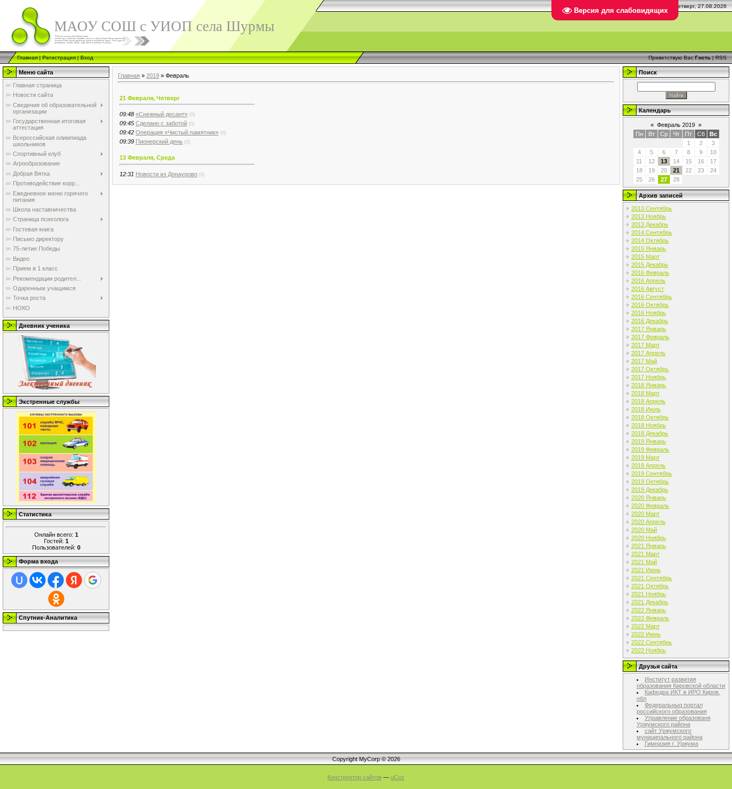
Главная (27, 58)
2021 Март (645, 554)
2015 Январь (648, 248)
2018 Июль (646, 409)
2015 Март (645, 256)
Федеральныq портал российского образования (672, 708)
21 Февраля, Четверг (149, 98)
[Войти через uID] (19, 580)
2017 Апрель (648, 353)
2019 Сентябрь (651, 473)
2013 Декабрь (649, 224)
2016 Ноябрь (648, 313)
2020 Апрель (648, 522)
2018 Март (645, 393)
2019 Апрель (648, 465)
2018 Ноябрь (648, 425)
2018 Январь (648, 385)
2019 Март (645, 457)
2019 (152, 75)
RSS (721, 58)
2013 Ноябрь (648, 216)
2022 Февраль (650, 618)
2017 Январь (648, 329)
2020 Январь (648, 497)
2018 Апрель (648, 401)
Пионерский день (159, 141)
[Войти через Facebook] (56, 580)
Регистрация (59, 58)
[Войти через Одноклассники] (56, 599)
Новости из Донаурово (166, 174)
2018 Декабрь (649, 433)
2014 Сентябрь (651, 232)
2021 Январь (648, 546)
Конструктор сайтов (354, 777)
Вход (86, 58)
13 (664, 161)
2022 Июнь (646, 634)
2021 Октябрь (650, 586)
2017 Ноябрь (648, 377)
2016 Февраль (650, 272)
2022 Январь (648, 610)
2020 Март (645, 513)
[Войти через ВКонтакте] (37, 580)
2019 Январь (648, 441)
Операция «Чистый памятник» (177, 132)
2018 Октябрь (650, 417)
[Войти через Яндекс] (74, 580)
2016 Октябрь (650, 305)
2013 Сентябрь (651, 208)
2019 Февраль (650, 449)
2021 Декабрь (649, 602)
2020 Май (644, 530)
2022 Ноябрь (648, 650)
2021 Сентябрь (651, 578)
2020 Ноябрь (648, 538)
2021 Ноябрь (648, 594)
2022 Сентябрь (651, 642)
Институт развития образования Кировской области (681, 682)
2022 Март (645, 626)
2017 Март (645, 345)
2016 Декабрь (649, 321)
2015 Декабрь (649, 264)
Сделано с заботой (161, 123)
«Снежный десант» (162, 114)
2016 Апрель (648, 280)
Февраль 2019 (676, 125)
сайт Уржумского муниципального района (670, 733)
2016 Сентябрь (651, 297)
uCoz (398, 777)
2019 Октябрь (650, 481)
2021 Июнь (646, 570)
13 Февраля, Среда (147, 157)
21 (676, 170)
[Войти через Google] (92, 580)
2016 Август (647, 288)
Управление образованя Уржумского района (674, 721)
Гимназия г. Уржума (671, 743)
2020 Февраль (650, 505)
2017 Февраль (650, 337)
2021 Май (644, 562)
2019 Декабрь (649, 489)
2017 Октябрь (650, 369)
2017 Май (644, 361)
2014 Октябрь (650, 240)
